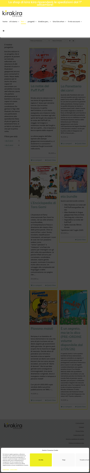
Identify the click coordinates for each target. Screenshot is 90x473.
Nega (63, 460)
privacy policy (13, 469)
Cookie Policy (6, 469)
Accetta (41, 460)
